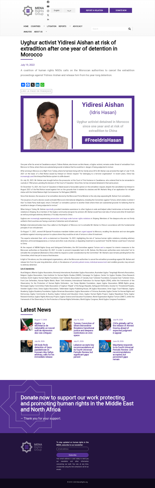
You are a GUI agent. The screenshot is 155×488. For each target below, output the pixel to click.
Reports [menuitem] (62, 27)
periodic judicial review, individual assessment (89, 262)
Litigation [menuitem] (51, 26)
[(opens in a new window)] (48, 2)
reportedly (50, 209)
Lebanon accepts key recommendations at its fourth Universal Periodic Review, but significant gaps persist (84, 351)
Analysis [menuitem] (28, 32)
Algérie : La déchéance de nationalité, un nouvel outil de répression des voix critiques (45, 328)
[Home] (34, 11)
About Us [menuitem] (38, 33)
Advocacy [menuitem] (77, 26)
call (44, 238)
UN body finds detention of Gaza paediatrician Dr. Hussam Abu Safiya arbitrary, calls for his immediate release (44, 351)
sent (102, 247)
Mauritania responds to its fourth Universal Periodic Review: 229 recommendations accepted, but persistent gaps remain (123, 352)
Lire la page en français (36, 91)
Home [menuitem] (26, 26)
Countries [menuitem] (35, 27)
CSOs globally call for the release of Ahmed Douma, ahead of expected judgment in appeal (123, 328)
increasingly (35, 218)
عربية (69, 10)
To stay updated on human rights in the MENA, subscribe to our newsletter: (72, 443)
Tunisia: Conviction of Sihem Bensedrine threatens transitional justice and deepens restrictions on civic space (84, 329)
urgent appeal (86, 232)
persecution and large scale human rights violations (70, 218)
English (56, 10)
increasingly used (27, 176)
